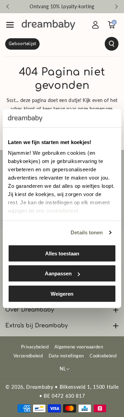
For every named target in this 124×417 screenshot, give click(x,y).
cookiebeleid (62, 211)
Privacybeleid (35, 346)
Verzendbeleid (28, 355)
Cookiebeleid (103, 355)
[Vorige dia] (7, 6)
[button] (10, 24)
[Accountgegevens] (95, 24)
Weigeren (62, 293)
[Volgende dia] (116, 6)
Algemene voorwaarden (78, 346)
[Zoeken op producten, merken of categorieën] (62, 44)
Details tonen (87, 232)
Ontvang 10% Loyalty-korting (62, 6)
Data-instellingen (66, 355)
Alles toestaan (62, 253)
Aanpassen (58, 273)
